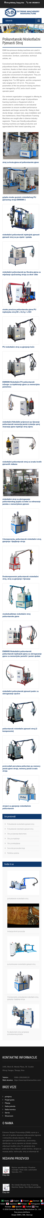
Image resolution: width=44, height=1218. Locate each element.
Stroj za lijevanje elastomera (16, 834)
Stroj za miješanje (13, 839)
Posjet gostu (9, 1100)
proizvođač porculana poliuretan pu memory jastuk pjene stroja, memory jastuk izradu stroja (21, 768)
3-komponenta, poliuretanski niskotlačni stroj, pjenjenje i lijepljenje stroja (23, 998)
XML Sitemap (27, 1215)
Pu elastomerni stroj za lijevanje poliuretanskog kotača (18, 1033)
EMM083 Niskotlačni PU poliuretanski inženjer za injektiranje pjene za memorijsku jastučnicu (21, 384)
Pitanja (7, 1103)
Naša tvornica (10, 1109)
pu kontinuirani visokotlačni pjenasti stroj (21, 964)
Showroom (9, 1116)
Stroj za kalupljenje (13, 843)
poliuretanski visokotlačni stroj (17, 899)
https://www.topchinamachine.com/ (27, 1080)
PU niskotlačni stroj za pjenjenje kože (18, 347)
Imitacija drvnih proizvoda (16, 931)
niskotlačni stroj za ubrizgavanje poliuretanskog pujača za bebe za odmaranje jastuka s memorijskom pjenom (21, 501)
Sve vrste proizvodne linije (16, 848)
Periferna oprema (13, 853)
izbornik (9, 21)
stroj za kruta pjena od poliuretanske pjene (20, 162)
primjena (8, 1097)
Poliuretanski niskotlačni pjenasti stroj (20, 829)
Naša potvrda (10, 1106)
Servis (7, 1113)
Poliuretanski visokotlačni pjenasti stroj (20, 824)
